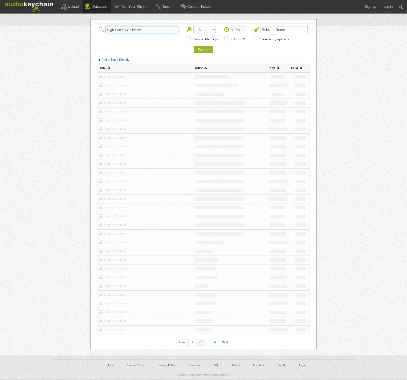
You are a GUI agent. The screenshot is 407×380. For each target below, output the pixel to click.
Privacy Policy (167, 365)
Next (225, 342)
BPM (295, 68)
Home (110, 365)
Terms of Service (136, 365)
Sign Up (281, 365)
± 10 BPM (238, 39)
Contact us (194, 365)
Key (272, 68)
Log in (302, 365)
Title (103, 68)
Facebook (259, 365)
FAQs (216, 365)
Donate (236, 365)
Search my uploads (274, 39)
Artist (199, 68)
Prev (182, 342)
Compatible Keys (205, 39)
